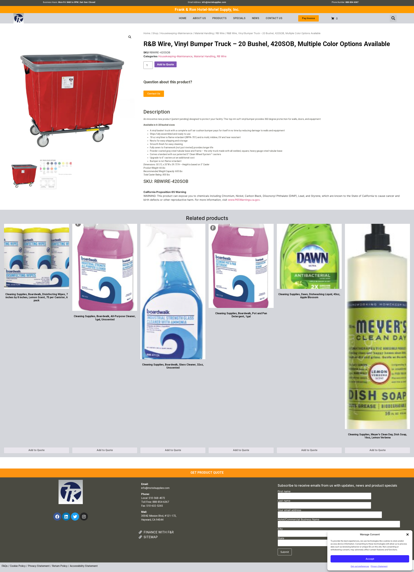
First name (284, 491)
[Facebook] (57, 516)
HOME (182, 18)
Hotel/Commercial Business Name (298, 519)
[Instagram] (84, 516)
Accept (370, 558)
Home (146, 33)
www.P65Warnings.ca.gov (244, 199)
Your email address (289, 510)
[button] (407, 534)
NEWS (255, 18)
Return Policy (59, 565)
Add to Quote (165, 64)
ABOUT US (199, 18)
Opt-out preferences (360, 566)
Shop (155, 33)
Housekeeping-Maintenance (176, 33)
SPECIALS (239, 18)
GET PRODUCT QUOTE (207, 472)
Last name (284, 500)
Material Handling (204, 33)
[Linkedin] (66, 516)
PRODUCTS (219, 18)
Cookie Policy (18, 565)
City (280, 529)
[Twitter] (75, 516)
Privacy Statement (379, 566)
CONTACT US (274, 18)
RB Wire (220, 33)
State (281, 538)
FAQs (5, 565)
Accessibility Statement (84, 565)
